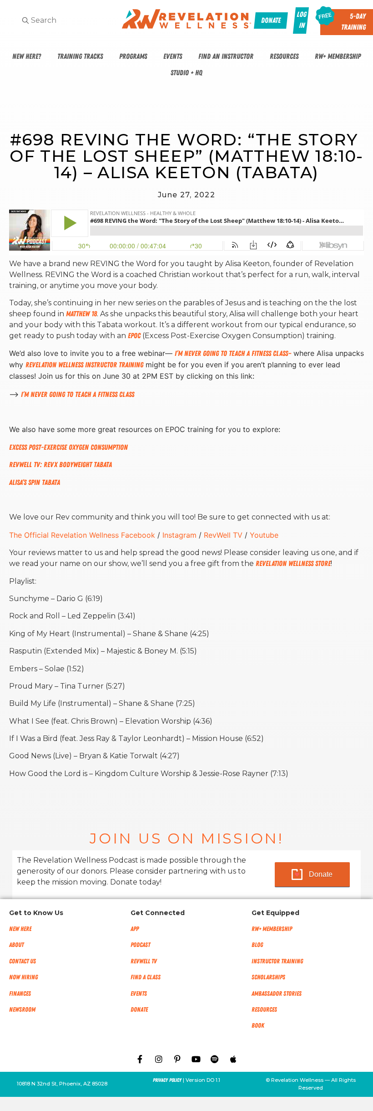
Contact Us (22, 961)
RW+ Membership (338, 56)
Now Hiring (23, 977)
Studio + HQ (186, 72)
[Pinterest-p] (177, 1059)
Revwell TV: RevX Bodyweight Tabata (61, 464)
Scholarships (268, 977)
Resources (284, 56)
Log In (301, 20)
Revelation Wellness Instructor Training (84, 365)
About (16, 945)
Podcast (140, 945)
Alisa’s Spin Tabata (34, 482)
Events (172, 56)
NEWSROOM (22, 1009)
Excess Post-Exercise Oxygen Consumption (68, 447)
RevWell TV (144, 961)
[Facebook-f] (140, 1059)
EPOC (134, 335)
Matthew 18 (81, 314)
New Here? (26, 56)
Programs (133, 56)
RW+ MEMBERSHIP (272, 929)
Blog (257, 945)
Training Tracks (80, 56)
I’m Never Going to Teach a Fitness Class (77, 394)
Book (258, 1025)
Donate (321, 874)
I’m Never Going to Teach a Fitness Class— (233, 353)
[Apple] (233, 1059)
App (135, 929)
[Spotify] (215, 1059)
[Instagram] (159, 1059)
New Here (20, 929)
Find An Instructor (225, 56)
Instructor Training (277, 961)
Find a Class (146, 977)
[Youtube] (196, 1059)
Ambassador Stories (277, 994)
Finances (20, 994)
